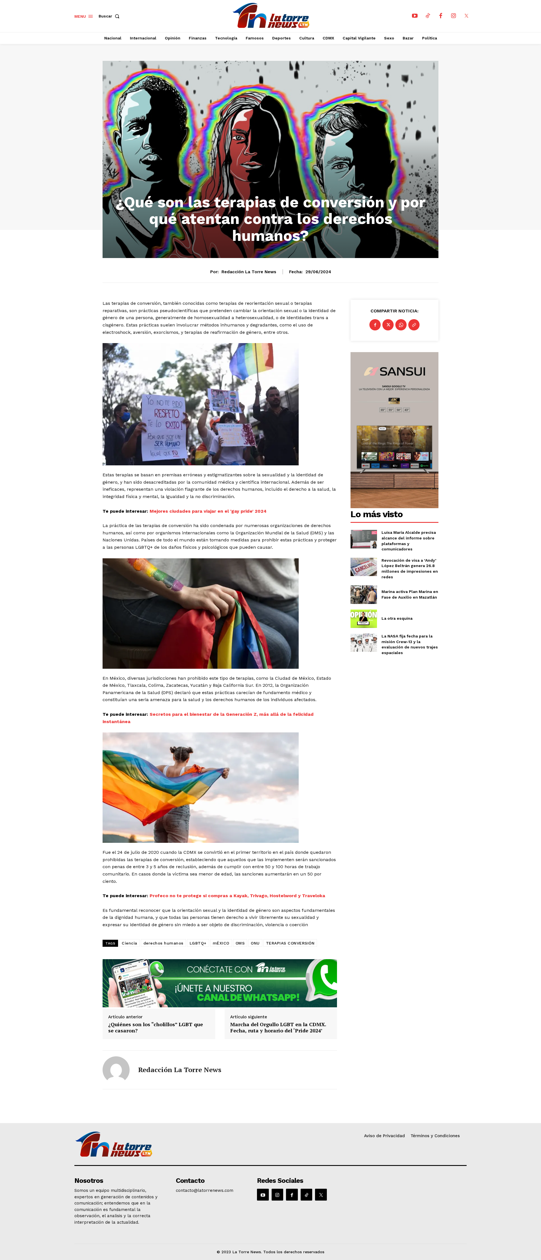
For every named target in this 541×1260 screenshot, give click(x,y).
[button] (110, 16)
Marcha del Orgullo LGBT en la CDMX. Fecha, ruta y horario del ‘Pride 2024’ (278, 1027)
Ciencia (129, 943)
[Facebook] (440, 16)
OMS (240, 943)
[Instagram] (453, 16)
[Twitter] (388, 324)
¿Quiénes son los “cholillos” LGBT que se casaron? (155, 1027)
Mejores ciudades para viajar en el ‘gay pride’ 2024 (208, 511)
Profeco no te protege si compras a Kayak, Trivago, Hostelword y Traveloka (237, 895)
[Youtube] (414, 16)
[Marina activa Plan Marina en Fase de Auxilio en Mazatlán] (364, 594)
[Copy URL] (414, 324)
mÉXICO (221, 943)
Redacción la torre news (248, 271)
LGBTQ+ (198, 943)
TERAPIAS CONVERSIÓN (290, 943)
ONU (255, 943)
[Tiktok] (427, 16)
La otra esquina (397, 618)
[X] (466, 16)
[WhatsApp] (401, 324)
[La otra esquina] (364, 619)
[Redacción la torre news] (116, 1069)
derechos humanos (163, 943)
